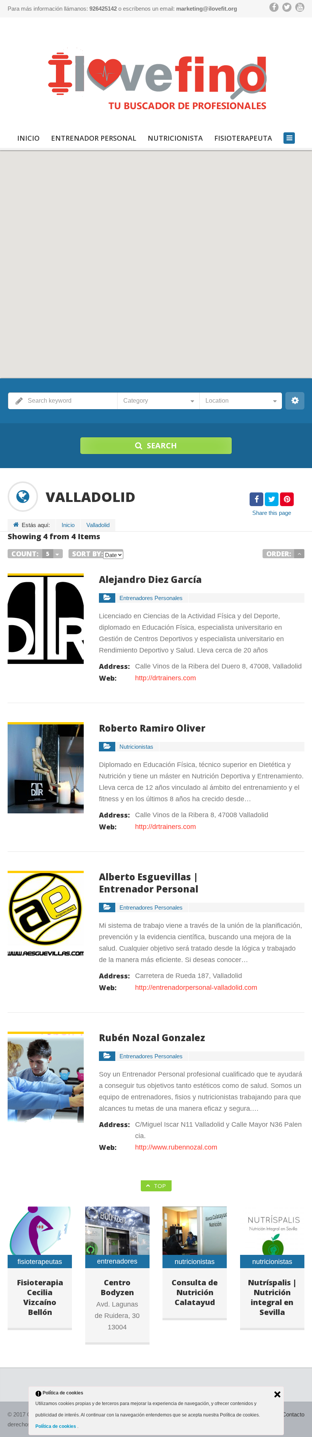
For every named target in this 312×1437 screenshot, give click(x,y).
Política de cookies (56, 1426)
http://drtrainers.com (165, 678)
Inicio (68, 525)
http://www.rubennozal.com (176, 1147)
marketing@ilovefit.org (206, 8)
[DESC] (299, 553)
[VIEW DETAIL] (46, 579)
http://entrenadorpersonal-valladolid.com (196, 987)
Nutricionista (175, 138)
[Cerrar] (277, 1394)
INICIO (28, 138)
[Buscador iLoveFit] (156, 76)
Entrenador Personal (93, 138)
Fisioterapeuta (243, 138)
